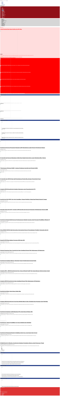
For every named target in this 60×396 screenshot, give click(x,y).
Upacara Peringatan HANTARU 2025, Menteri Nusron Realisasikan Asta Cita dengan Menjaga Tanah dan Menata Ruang (15, 86)
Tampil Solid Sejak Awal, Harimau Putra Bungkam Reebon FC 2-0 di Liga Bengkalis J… (12, 376)
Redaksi (3, 394)
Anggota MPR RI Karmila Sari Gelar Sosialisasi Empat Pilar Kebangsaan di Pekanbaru (20, 281)
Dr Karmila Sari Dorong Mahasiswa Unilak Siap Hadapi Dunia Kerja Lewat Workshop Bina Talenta (23, 157)
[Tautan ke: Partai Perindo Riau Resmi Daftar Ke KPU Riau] (9, 53)
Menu (1, 6)
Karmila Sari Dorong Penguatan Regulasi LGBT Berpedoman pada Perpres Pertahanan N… (13, 361)
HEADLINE (1, 334)
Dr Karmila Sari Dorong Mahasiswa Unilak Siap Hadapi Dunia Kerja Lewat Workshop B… (13, 362)
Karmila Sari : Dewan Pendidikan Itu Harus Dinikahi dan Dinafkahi (15, 322)
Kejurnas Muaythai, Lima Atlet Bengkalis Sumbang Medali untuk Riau (10, 375)
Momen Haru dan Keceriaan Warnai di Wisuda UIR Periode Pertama (10, 386)
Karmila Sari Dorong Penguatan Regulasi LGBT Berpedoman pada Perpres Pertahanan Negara (22, 147)
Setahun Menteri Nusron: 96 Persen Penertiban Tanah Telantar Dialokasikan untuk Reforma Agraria (13, 79)
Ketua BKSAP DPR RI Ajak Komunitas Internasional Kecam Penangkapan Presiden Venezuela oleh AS (24, 230)
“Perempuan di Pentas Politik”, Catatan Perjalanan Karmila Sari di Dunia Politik (19, 168)
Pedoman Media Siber (4, 392)
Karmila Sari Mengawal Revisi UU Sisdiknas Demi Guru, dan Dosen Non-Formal (18, 332)
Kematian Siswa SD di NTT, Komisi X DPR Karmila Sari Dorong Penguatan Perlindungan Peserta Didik (24, 209)
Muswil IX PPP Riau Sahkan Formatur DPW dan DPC (12, 240)
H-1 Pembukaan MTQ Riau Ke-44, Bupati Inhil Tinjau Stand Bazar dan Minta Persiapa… (12, 128)
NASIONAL (4, 344)
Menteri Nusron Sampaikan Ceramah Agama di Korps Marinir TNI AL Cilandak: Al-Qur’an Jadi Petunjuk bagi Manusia (14, 65)
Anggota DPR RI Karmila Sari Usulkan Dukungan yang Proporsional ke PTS (17, 189)
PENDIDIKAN (2, 313)
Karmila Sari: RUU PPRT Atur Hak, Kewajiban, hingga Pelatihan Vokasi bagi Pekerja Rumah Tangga (23, 199)
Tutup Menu (3, 4)
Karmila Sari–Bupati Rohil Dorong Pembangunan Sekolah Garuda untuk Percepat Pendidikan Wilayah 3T (25, 219)
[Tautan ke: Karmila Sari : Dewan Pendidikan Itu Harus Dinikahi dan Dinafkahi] (2, 320)
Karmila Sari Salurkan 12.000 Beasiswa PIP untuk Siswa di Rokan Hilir (16, 311)
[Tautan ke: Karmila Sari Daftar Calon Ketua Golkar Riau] (2, 289)
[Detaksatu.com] (2, 5)
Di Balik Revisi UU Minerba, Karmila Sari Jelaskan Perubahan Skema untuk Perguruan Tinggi (22, 343)
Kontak (2, 395)
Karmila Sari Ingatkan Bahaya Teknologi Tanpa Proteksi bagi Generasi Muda (18, 260)
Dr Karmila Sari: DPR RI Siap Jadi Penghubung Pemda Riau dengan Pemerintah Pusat (20, 178)
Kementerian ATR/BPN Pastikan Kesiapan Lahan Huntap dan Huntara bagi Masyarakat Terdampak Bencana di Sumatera (15, 72)
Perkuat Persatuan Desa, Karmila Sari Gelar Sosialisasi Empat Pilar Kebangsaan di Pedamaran (22, 250)
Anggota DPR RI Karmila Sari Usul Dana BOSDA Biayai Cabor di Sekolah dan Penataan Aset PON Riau (24, 301)
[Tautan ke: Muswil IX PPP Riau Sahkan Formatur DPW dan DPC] (2, 238)
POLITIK (1, 54)
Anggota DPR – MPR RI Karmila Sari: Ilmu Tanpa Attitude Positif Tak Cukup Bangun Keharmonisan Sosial (25, 270)
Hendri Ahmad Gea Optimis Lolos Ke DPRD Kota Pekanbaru (7, 57)
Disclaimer (3, 393)
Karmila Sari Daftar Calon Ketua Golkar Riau (10, 291)
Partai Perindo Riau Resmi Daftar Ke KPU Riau (11, 29)
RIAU (3, 169)
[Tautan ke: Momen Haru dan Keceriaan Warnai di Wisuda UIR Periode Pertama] (7, 385)
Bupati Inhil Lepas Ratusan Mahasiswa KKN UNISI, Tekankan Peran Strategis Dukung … (13, 137)
